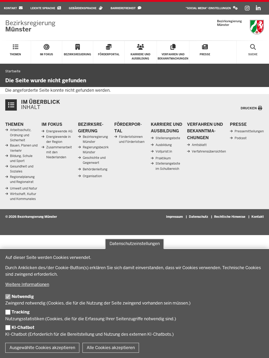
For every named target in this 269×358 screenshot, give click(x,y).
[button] (212, 8)
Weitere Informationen (27, 284)
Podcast (241, 138)
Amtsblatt (199, 145)
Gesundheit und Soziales (21, 168)
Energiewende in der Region (58, 139)
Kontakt (257, 217)
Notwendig (23, 296)
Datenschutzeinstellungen (135, 244)
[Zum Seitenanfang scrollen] (258, 348)
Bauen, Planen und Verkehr (24, 148)
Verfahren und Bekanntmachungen (205, 131)
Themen (14, 124)
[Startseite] (240, 27)
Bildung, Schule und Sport (21, 158)
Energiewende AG (59, 131)
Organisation (92, 176)
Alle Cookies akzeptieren (111, 347)
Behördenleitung (95, 169)
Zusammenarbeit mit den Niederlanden (59, 152)
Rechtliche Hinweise (229, 217)
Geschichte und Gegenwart (94, 160)
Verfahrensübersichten (209, 151)
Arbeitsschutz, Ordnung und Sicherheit (20, 135)
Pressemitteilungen (249, 131)
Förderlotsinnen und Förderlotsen (131, 139)
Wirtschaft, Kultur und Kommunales (23, 196)
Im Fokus (52, 124)
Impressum (174, 217)
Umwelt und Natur (23, 188)
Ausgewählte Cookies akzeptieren (42, 347)
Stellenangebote (168, 138)
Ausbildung (164, 145)
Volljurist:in (164, 151)
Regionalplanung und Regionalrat (22, 179)
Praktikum (163, 158)
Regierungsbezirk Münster (95, 149)
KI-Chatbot (23, 327)
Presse (238, 124)
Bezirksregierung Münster (95, 139)
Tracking (21, 312)
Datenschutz (198, 217)
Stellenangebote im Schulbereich (168, 166)
